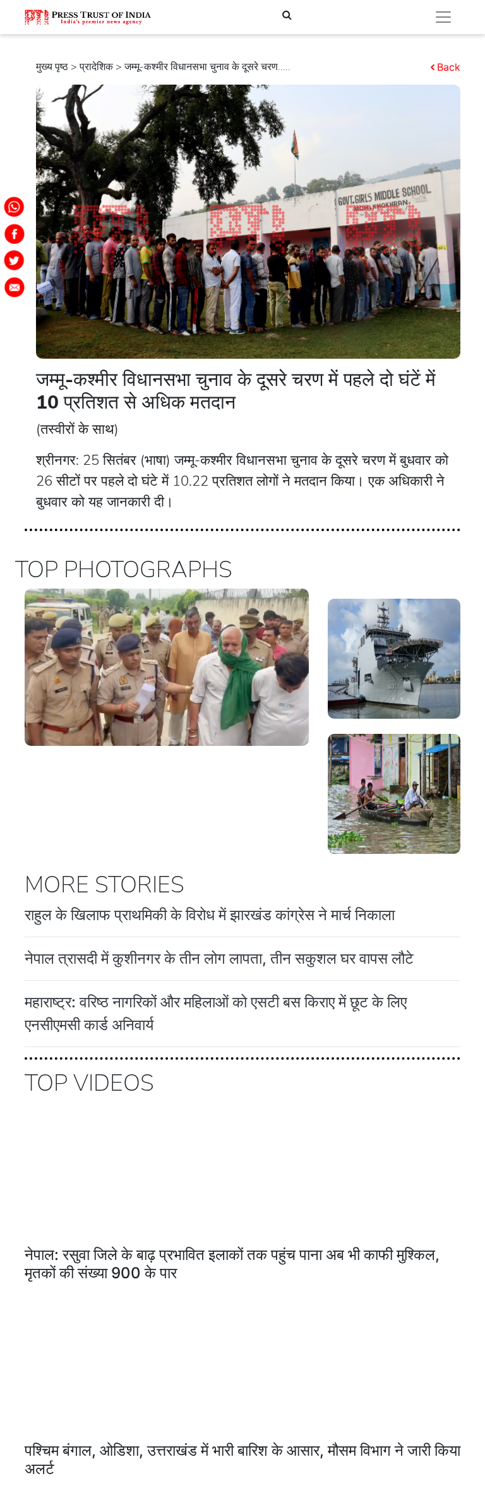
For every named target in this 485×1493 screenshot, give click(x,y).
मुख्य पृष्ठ (52, 67)
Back (448, 67)
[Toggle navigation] (443, 17)
